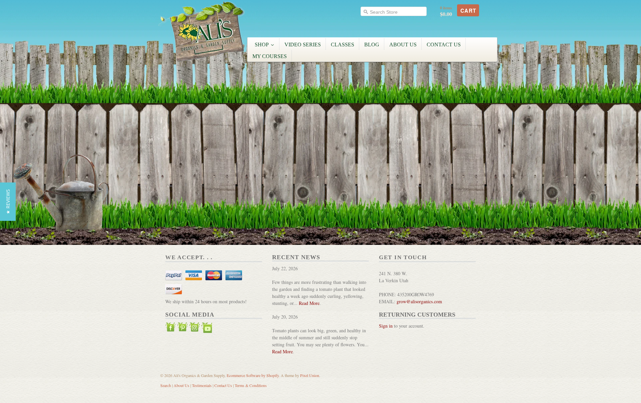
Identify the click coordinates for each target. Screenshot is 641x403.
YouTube (206, 328)
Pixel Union (309, 375)
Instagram (194, 328)
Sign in (386, 326)
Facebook (170, 328)
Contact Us (223, 385)
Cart (468, 10)
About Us (181, 385)
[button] (8, 201)
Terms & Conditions (251, 385)
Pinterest (182, 328)
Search (165, 385)
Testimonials (202, 385)
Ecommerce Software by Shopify (253, 375)
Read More (309, 303)
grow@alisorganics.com (419, 301)
